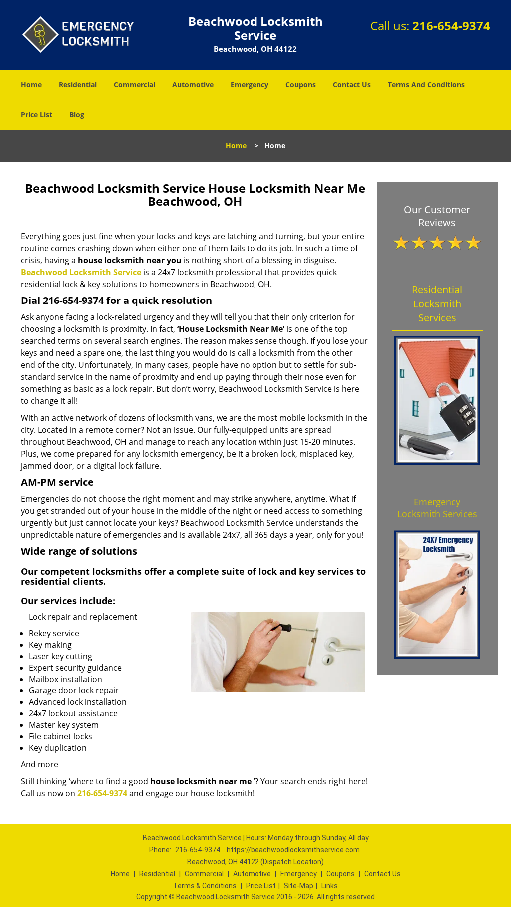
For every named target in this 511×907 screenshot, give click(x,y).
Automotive (193, 84)
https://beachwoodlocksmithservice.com (293, 850)
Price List (36, 114)
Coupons (300, 84)
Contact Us (352, 84)
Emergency (249, 84)
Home (31, 84)
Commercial (134, 84)
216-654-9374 (451, 25)
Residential (78, 84)
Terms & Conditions (205, 886)
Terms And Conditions (426, 84)
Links (329, 886)
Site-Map (298, 886)
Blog (76, 114)
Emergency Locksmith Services (437, 508)
